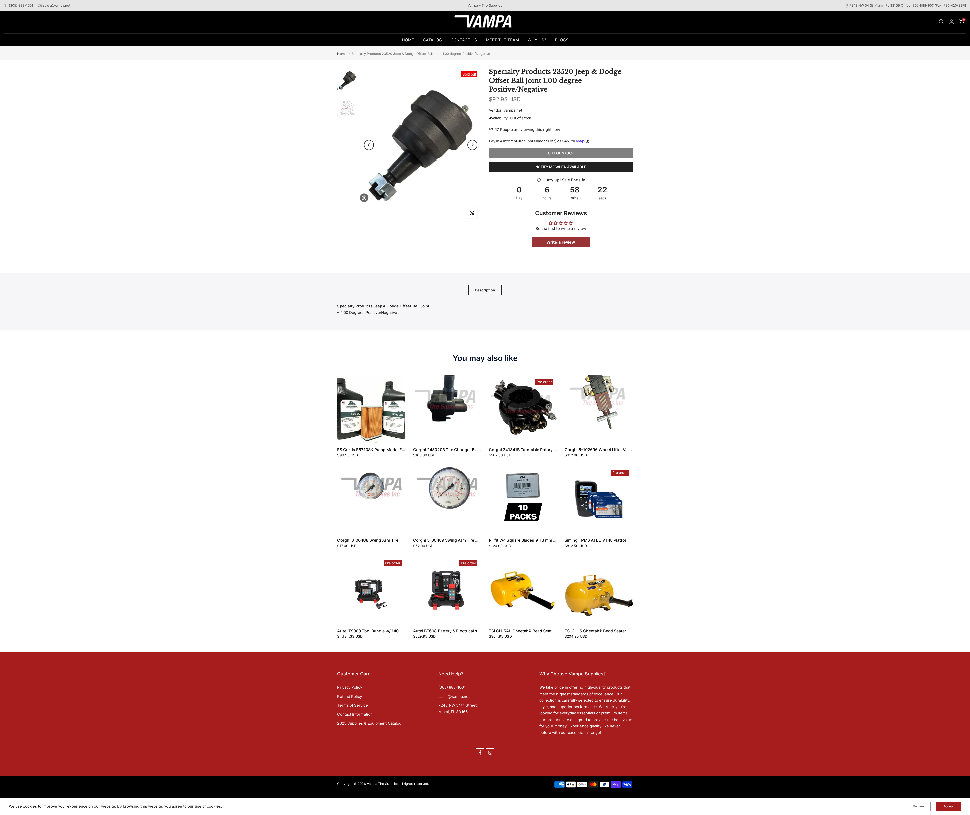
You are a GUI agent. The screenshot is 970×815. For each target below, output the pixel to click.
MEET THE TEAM (502, 39)
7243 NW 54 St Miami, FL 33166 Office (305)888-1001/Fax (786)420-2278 (908, 5)
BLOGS (561, 39)
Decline (918, 806)
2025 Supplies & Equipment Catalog (369, 723)
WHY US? (537, 39)
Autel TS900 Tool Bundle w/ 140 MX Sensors (380, 630)
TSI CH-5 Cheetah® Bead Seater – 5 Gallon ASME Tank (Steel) (624, 630)
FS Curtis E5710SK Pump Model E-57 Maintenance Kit (389, 449)
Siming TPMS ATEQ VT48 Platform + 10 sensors (610, 540)
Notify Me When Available (560, 167)
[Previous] (369, 145)
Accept (948, 806)
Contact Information (355, 714)
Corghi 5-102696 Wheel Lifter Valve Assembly (609, 449)
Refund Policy (349, 696)
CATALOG (432, 39)
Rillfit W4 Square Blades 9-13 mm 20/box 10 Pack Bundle (543, 540)
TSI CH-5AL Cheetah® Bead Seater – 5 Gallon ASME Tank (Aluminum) (555, 630)
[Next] (472, 145)
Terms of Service (352, 705)
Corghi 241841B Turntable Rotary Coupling (530, 449)
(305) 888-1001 (21, 5)
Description (485, 290)
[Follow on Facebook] (480, 752)
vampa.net (513, 110)
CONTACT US (464, 39)
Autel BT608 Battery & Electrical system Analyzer (460, 630)
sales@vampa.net (56, 5)
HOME (408, 39)
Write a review (560, 242)
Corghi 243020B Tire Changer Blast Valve (453, 449)
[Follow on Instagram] (490, 752)
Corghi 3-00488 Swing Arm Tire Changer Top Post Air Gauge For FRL (403, 540)
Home (342, 53)
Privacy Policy (349, 687)
